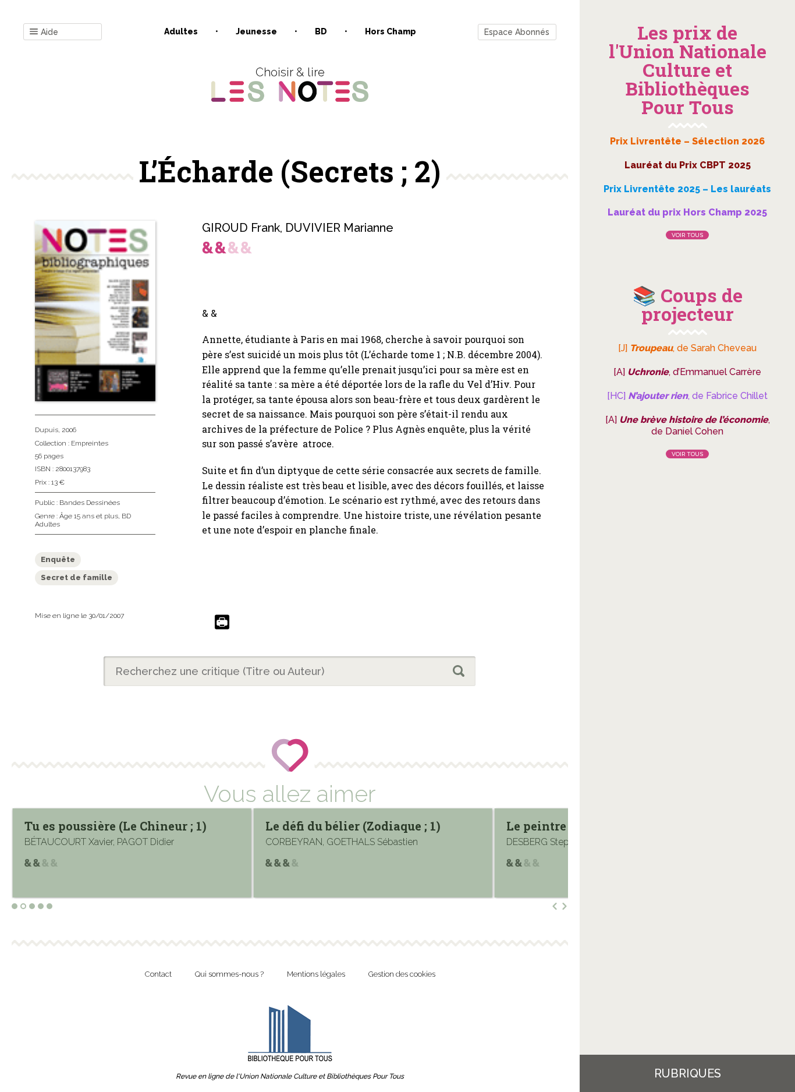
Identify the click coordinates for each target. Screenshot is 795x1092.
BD (321, 31)
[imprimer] (222, 622)
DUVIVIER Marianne (339, 228)
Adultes (181, 31)
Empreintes (89, 443)
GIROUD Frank (241, 228)
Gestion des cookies (401, 974)
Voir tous (687, 235)
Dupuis (46, 430)
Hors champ (390, 31)
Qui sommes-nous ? (229, 974)
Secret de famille (76, 577)
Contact (158, 974)
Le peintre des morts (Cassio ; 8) (376, 825)
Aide (49, 32)
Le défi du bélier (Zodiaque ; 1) (130, 825)
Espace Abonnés (516, 32)
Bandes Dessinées (89, 503)
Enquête (58, 559)
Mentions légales (316, 974)
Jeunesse (256, 31)
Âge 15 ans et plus (88, 516)
